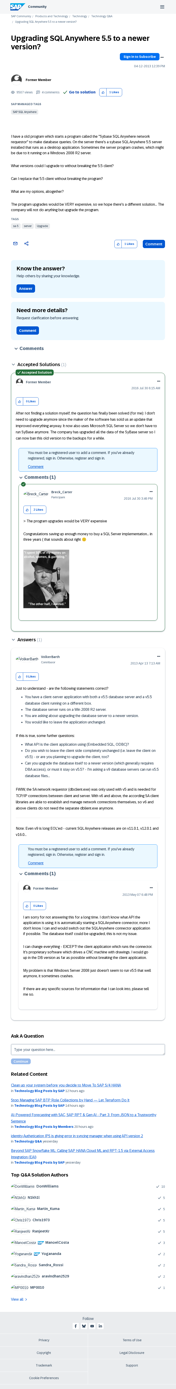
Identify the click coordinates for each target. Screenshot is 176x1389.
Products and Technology (51, 16)
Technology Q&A (101, 16)
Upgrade (42, 226)
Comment (153, 244)
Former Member (38, 80)
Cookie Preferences (44, 1378)
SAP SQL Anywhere (24, 112)
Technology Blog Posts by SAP (39, 1091)
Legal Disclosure (132, 1353)
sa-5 (16, 226)
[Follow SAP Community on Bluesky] (84, 1326)
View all (17, 1299)
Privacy (44, 1340)
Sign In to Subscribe (140, 57)
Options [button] (162, 57)
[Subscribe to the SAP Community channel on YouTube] (92, 1326)
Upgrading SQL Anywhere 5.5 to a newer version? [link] (46, 21)
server (28, 226)
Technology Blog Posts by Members (44, 1127)
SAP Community (21, 16)
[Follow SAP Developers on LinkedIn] (100, 1326)
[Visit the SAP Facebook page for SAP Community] (75, 1326)
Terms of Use (132, 1340)
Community (37, 6)
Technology (79, 16)
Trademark (44, 1365)
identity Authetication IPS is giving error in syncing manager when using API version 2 (77, 1136)
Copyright (44, 1353)
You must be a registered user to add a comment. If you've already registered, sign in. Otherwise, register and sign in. (81, 455)
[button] (103, 92)
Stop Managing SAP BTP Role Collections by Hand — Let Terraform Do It (70, 1100)
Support (132, 1365)
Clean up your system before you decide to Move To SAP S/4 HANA (66, 1085)
